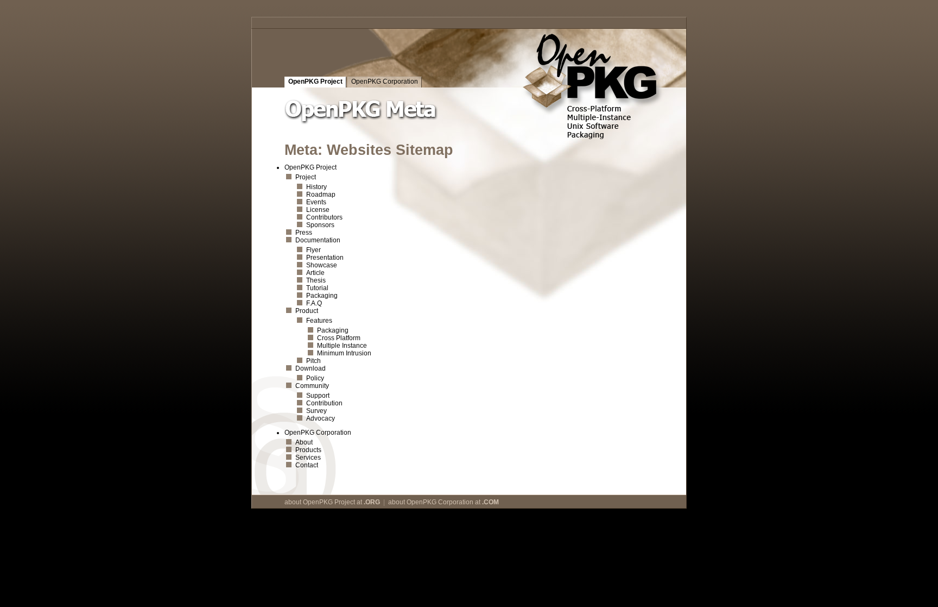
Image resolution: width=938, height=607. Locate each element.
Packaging (322, 295)
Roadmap (320, 194)
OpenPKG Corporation (384, 81)
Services (308, 457)
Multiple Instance (342, 345)
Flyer (313, 250)
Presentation (325, 257)
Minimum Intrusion (344, 353)
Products (308, 450)
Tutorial (317, 288)
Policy (315, 378)
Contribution (324, 403)
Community (312, 386)
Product (306, 311)
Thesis (316, 280)
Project (305, 177)
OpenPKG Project (315, 81)
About (304, 442)
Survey (316, 411)
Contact (306, 465)
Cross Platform (338, 338)
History (316, 187)
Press (303, 232)
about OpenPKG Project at (332, 502)
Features (319, 320)
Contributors (324, 217)
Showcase (321, 265)
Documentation (317, 240)
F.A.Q (314, 303)
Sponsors (320, 225)
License (317, 210)
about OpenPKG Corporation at (443, 502)
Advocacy (320, 418)
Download (310, 368)
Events (316, 202)
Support (317, 395)
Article (315, 273)
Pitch (313, 361)
